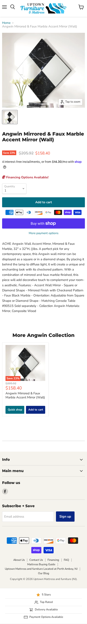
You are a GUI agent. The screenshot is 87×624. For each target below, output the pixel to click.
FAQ (66, 560)
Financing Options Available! (27, 177)
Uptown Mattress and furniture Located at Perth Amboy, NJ (41, 569)
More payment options (43, 233)
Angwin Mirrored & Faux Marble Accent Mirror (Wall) (25, 395)
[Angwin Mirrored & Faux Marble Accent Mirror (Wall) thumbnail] (9, 117)
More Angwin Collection (43, 335)
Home (6, 23)
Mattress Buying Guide (41, 564)
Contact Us (36, 560)
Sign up (65, 516)
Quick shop (15, 410)
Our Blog (43, 573)
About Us (19, 560)
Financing (53, 560)
